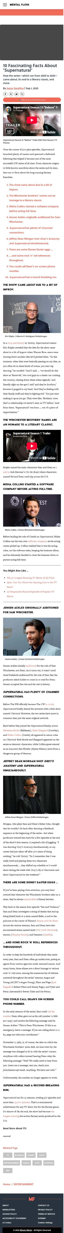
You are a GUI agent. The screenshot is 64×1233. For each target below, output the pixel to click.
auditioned (31, 665)
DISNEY (31, 1155)
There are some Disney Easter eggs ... (31, 249)
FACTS (42, 1155)
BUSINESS (19, 1155)
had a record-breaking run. (33, 277)
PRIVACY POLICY (45, 1209)
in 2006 (49, 704)
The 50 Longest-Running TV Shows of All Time (30, 577)
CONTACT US (43, 1205)
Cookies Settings (45, 1222)
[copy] (22, 94)
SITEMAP (42, 1218)
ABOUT (5, 1205)
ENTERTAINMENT (11, 1162)
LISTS (37, 1162)
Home (6, 1184)
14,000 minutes (22, 1102)
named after (30, 899)
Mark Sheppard (40, 730)
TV (8, 1155)
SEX (8, 1170)
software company (37, 541)
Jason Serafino (15, 88)
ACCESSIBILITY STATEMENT (14, 1218)
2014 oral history (16, 343)
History (26, 1162)
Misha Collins (14, 735)
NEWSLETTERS (8, 1209)
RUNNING (48, 1162)
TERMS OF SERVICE (46, 1214)
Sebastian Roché (11, 730)
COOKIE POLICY (9, 1214)
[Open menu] (5, 4)
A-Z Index (6, 1222)
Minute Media (26, 1230)
